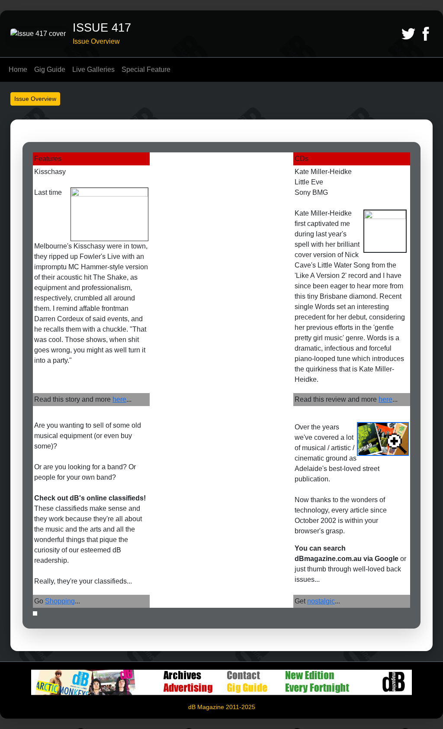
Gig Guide (49, 69)
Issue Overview (35, 98)
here (119, 399)
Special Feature (146, 69)
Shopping (60, 601)
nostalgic (321, 601)
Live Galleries (93, 69)
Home (18, 69)
